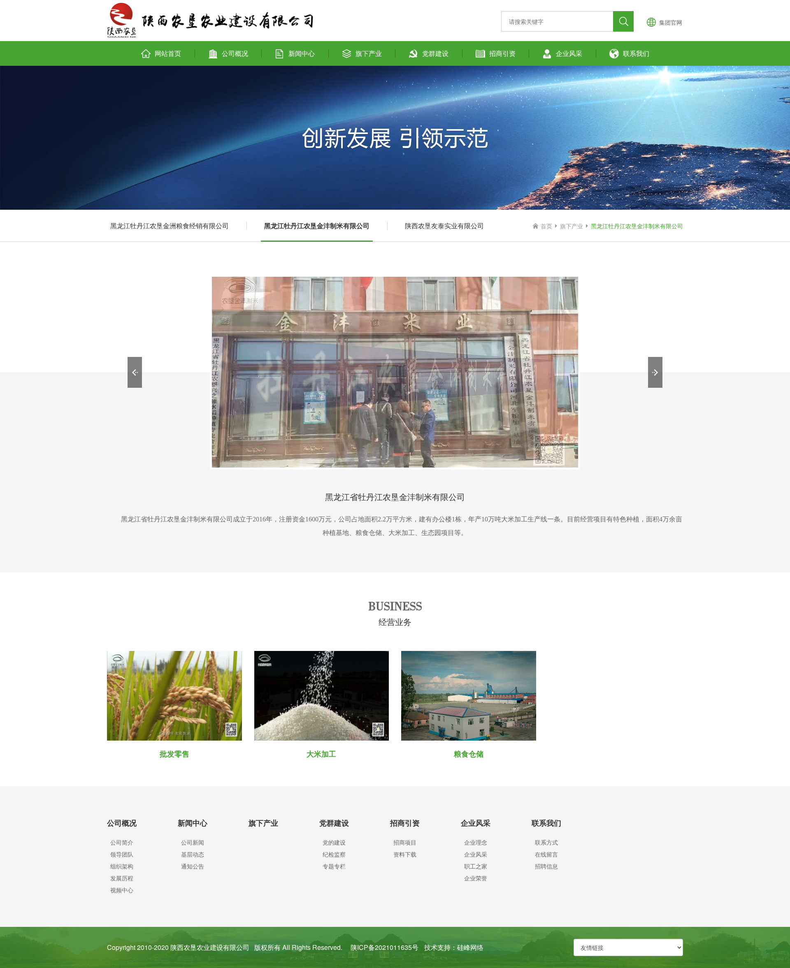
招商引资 (502, 53)
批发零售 (174, 753)
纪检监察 (334, 854)
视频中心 (121, 890)
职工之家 (475, 866)
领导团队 (121, 854)
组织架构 (121, 866)
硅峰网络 (470, 947)
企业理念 (475, 842)
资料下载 (404, 854)
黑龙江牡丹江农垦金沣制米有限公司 (316, 225)
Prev (135, 372)
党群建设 (435, 53)
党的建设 (334, 842)
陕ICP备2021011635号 (384, 947)
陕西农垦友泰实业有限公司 (444, 225)
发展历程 (121, 878)
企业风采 (569, 53)
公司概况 (235, 53)
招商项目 (404, 842)
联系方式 (546, 842)
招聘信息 (546, 866)
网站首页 (168, 53)
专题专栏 (334, 866)
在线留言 (546, 854)
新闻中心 (301, 53)
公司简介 (121, 842)
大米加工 (321, 753)
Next (655, 372)
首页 (546, 226)
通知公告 (192, 866)
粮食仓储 (468, 753)
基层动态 (192, 854)
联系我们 (636, 53)
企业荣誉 (475, 878)
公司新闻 (192, 842)
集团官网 (670, 22)
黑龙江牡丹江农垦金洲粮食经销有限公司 (169, 225)
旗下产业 (369, 53)
